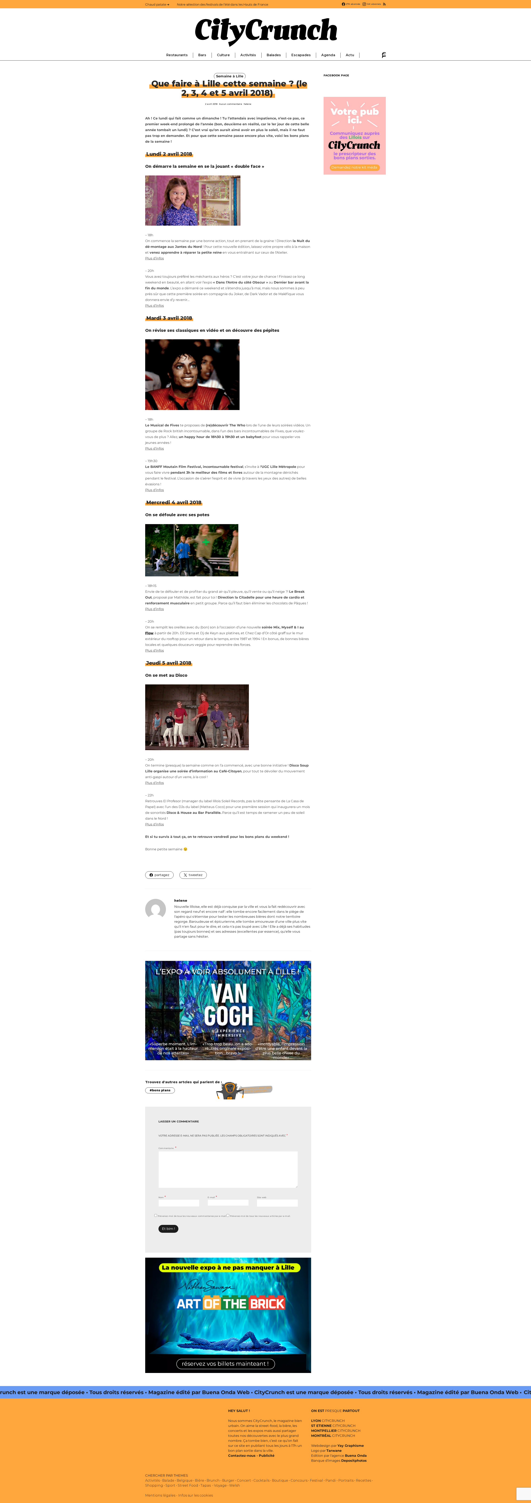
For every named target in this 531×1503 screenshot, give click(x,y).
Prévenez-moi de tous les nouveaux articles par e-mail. (260, 1216)
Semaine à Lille (229, 76)
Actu (350, 55)
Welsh (234, 1485)
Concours (299, 1480)
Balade (168, 1480)
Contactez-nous (242, 1456)
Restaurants (177, 55)
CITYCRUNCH (328, 1421)
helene (247, 104)
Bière (199, 1480)
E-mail (212, 1197)
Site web (262, 1197)
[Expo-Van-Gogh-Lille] (228, 1010)
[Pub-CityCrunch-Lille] (355, 135)
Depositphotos (354, 1461)
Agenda (328, 55)
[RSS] (384, 4)
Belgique (184, 1480)
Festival (316, 1480)
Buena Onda (356, 1456)
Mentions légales (160, 1495)
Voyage (220, 1485)
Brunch (213, 1480)
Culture (223, 55)
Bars (202, 55)
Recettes (363, 1480)
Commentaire (166, 1148)
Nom (162, 1197)
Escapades (301, 55)
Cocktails (261, 1480)
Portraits (345, 1480)
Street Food (188, 1485)
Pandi (330, 1480)
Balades (274, 55)
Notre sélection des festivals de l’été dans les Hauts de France (222, 4)
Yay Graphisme (350, 1446)
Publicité (266, 1456)
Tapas (206, 1485)
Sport (170, 1485)
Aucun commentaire (230, 104)
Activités (248, 55)
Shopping (154, 1485)
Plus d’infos (154, 258)
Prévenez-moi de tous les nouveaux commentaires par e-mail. (192, 1216)
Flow (149, 633)
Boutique (280, 1480)
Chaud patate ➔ (157, 4)
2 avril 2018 (211, 104)
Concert (244, 1480)
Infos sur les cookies (195, 1495)
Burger (228, 1480)
